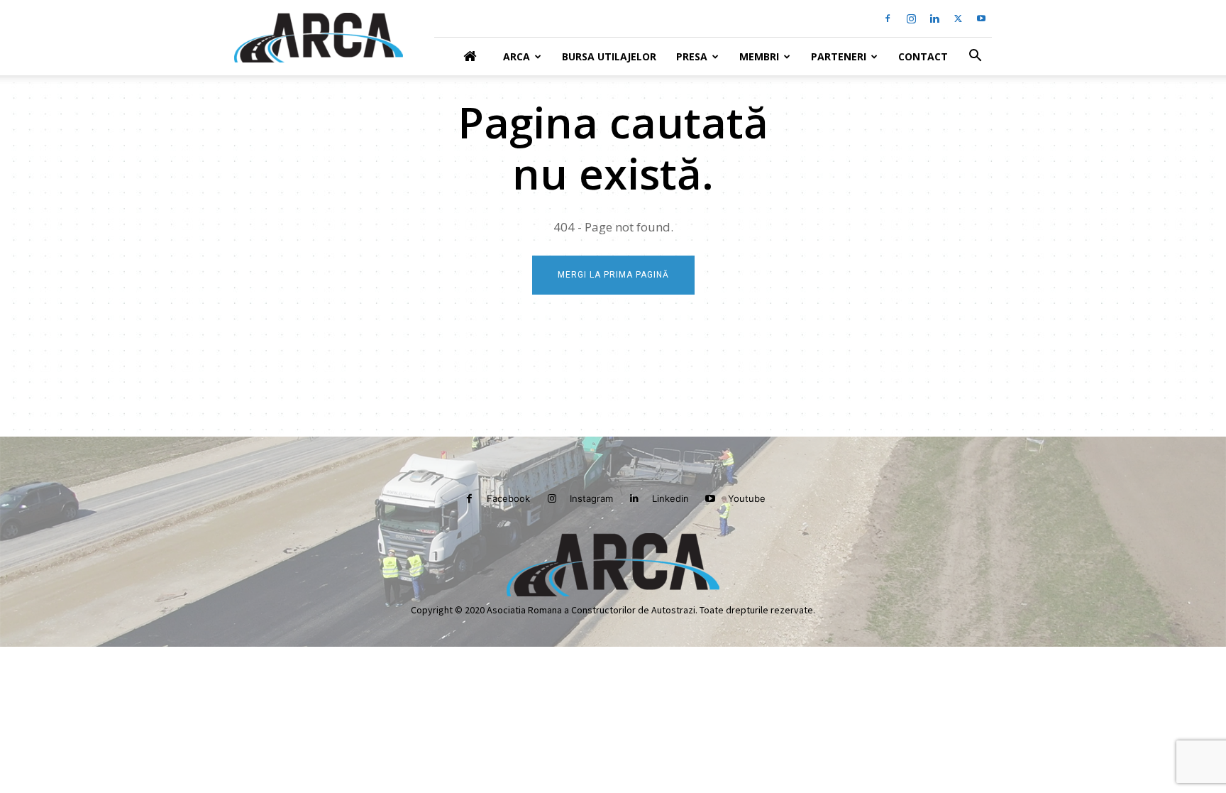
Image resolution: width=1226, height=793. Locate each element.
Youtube (747, 498)
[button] (975, 57)
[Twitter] (957, 18)
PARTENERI (838, 56)
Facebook (508, 498)
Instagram (591, 498)
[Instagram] (911, 18)
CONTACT (923, 56)
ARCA (516, 56)
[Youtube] (981, 18)
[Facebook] (887, 18)
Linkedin (670, 498)
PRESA (691, 56)
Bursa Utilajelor (609, 56)
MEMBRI (759, 56)
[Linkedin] (934, 18)
